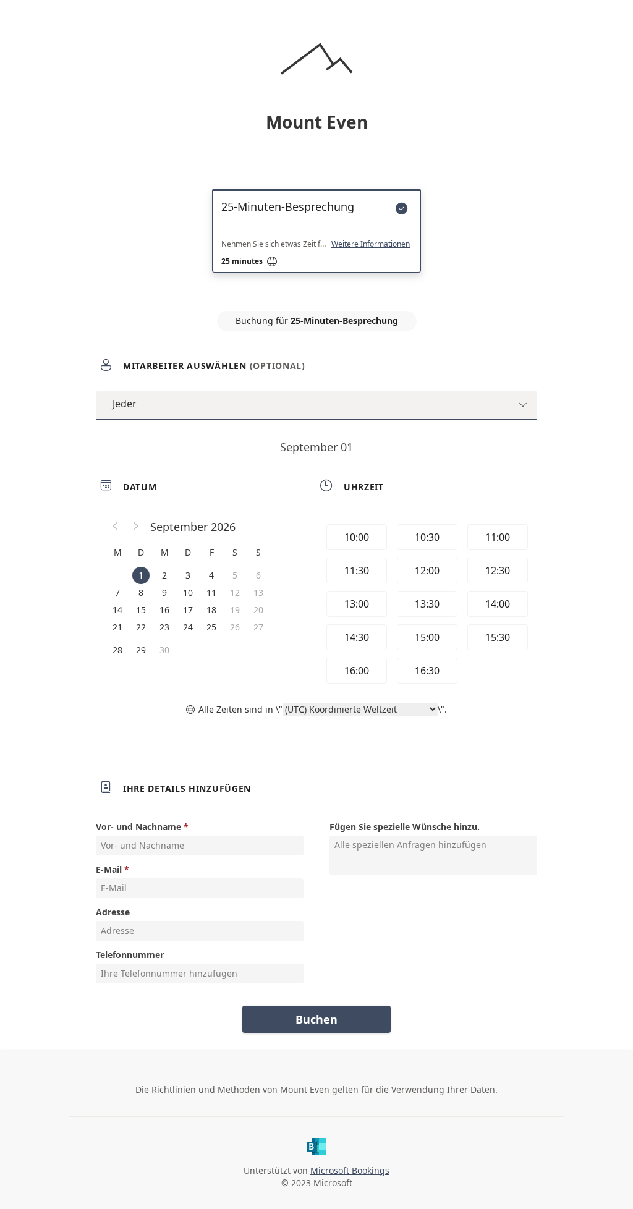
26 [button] (235, 627)
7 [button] (117, 592)
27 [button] (258, 627)
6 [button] (258, 575)
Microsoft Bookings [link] (349, 1170)
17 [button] (188, 610)
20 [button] (258, 610)
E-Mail (109, 869)
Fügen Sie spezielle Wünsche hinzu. (404, 827)
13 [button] (258, 592)
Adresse (113, 912)
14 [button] (117, 610)
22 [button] (141, 627)
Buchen (316, 1019)
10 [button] (188, 592)
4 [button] (211, 575)
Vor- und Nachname (138, 827)
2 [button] (164, 575)
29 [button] (141, 650)
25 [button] (211, 627)
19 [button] (235, 610)
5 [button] (234, 575)
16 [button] (164, 610)
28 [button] (117, 650)
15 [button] (141, 610)
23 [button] (164, 627)
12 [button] (235, 592)
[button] (115, 526)
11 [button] (211, 592)
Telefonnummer (130, 955)
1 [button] (140, 575)
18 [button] (211, 610)
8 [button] (140, 592)
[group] (425, 603)
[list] (316, 242)
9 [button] (164, 592)
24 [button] (188, 627)
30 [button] (164, 650)
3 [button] (187, 575)
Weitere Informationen (370, 244)
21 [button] (117, 627)
